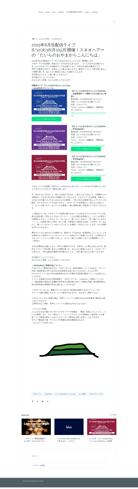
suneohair (48, 394)
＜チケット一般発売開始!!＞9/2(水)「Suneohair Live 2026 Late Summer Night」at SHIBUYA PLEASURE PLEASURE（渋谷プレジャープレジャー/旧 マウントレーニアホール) (36, 439)
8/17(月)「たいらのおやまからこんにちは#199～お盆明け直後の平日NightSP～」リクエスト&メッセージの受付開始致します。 (102, 439)
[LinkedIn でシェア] (42, 401)
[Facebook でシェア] (33, 401)
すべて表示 (112, 415)
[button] (74, 12)
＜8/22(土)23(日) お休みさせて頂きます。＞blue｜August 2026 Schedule (68, 439)
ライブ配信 (82, 394)
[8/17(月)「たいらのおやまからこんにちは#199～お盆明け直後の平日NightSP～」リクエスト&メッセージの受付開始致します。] (101, 427)
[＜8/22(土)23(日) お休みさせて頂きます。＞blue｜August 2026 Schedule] (69, 427)
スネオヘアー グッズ (96, 394)
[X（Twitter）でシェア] (37, 401)
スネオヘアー (37, 394)
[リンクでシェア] (47, 401)
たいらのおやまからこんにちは (65, 394)
